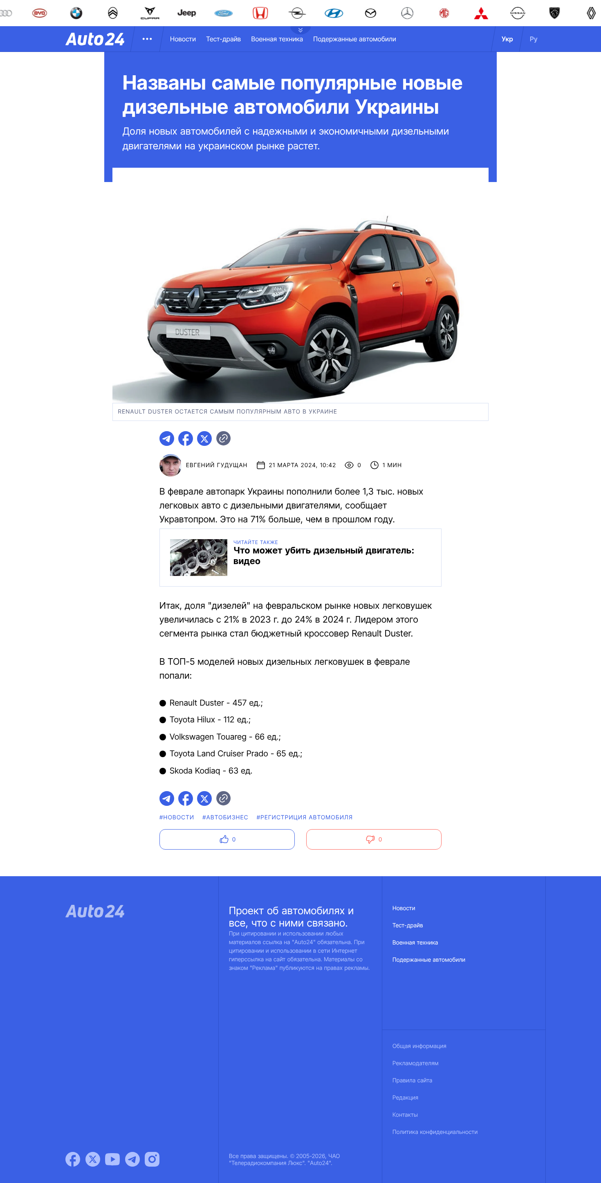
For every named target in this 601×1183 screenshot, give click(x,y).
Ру (534, 39)
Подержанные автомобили (354, 39)
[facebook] (185, 438)
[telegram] (166, 438)
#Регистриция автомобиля (305, 817)
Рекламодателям (415, 1063)
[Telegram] (132, 1159)
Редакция (405, 1097)
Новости (183, 39)
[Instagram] (152, 1159)
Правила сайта (412, 1080)
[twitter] (204, 438)
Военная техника (277, 39)
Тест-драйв (223, 39)
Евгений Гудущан (217, 465)
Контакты (405, 1114)
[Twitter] (92, 1159)
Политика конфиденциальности (435, 1132)
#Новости (176, 817)
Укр (507, 39)
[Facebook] (72, 1159)
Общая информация (419, 1046)
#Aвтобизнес (225, 817)
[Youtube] (112, 1159)
